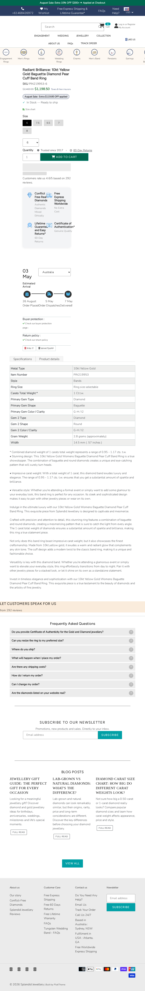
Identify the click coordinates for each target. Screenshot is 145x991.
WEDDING (63, 35)
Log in (121, 24)
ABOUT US (54, 43)
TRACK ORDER (89, 43)
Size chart (30, 109)
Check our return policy (36, 340)
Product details (49, 359)
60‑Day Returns (82, 150)
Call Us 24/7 (83, 915)
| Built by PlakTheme (55, 984)
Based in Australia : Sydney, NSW (84, 924)
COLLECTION (104, 35)
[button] (47, 167)
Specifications (22, 359)
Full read (19, 832)
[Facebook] (11, 969)
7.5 (37, 123)
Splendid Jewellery (32, 984)
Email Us (80, 905)
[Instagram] (27, 969)
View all (72, 863)
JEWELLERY (82, 35)
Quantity (28, 150)
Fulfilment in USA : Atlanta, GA (84, 938)
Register (131, 24)
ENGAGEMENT (42, 35)
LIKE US (131, 39)
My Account (124, 27)
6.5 (48, 123)
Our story (15, 895)
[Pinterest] (19, 969)
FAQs (101, 11)
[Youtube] (35, 969)
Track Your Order (85, 910)
